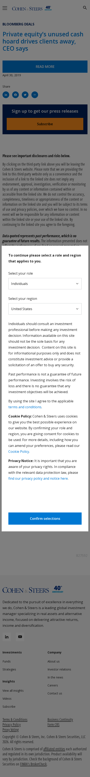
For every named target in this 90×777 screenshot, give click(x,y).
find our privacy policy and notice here (38, 478)
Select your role (20, 273)
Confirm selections (45, 518)
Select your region (22, 298)
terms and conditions (24, 407)
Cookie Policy (18, 451)
